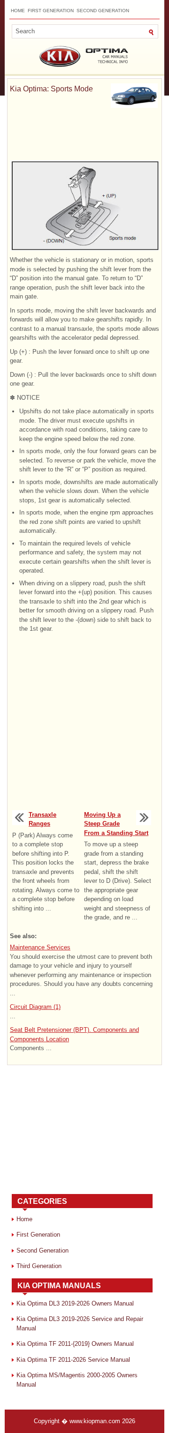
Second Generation (103, 10)
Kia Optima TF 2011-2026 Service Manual (73, 1359)
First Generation (51, 10)
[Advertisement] (84, 136)
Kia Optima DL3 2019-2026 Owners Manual (75, 1303)
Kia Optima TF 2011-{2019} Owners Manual (75, 1343)
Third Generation (38, 1265)
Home (18, 10)
